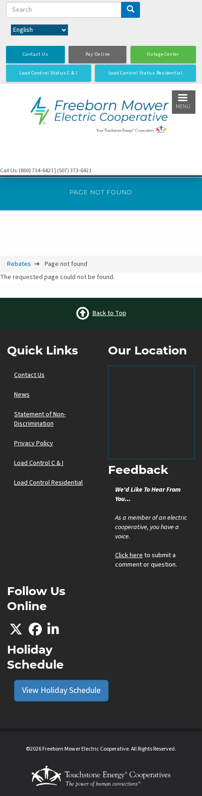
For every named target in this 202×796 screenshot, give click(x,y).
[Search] (130, 10)
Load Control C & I (38, 463)
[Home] (101, 112)
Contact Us (29, 375)
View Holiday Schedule (61, 690)
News (22, 394)
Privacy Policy (33, 443)
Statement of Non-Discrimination (40, 419)
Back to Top (109, 313)
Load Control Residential (48, 482)
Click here (129, 555)
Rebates (19, 264)
